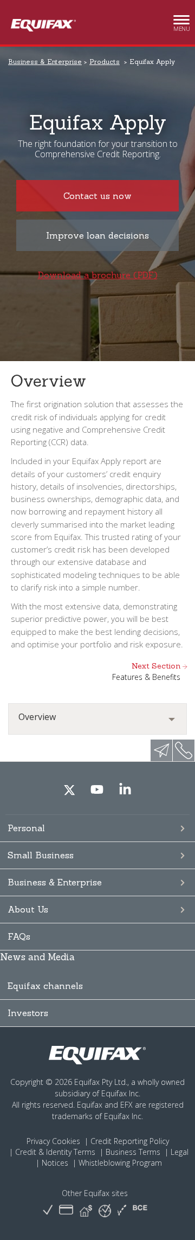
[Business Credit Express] (140, 1210)
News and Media (37, 957)
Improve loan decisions (97, 235)
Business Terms (133, 1152)
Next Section (146, 671)
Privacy (38, 1141)
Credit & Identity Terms (55, 1152)
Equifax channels (45, 985)
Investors (28, 1012)
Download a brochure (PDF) (98, 274)
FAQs (19, 936)
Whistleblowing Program (120, 1163)
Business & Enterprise (55, 882)
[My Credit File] (66, 1210)
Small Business (41, 855)
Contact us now (97, 195)
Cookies (66, 1141)
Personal (26, 828)
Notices (55, 1163)
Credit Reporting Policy (129, 1141)
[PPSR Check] (105, 1210)
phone (183, 750)
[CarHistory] (48, 1210)
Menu (181, 25)
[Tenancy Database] (86, 1210)
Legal (179, 1152)
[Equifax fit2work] (122, 1210)
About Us (28, 909)
